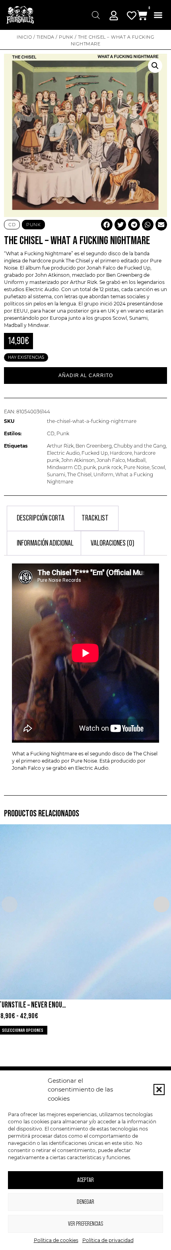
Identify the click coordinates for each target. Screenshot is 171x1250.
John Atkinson (78, 460)
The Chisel (78, 261)
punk (90, 467)
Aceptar (85, 1180)
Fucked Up (95, 453)
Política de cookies (56, 1240)
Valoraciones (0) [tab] (112, 543)
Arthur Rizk (60, 446)
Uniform (103, 474)
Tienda (45, 37)
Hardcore (121, 453)
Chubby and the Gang (140, 446)
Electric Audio (63, 453)
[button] (159, 1090)
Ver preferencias (85, 1224)
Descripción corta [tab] (40, 518)
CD (50, 433)
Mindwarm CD (64, 467)
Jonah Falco (111, 460)
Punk (66, 37)
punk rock (110, 467)
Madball (13, 325)
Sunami (56, 474)
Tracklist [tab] (95, 518)
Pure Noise (137, 467)
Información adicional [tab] (45, 543)
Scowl (158, 467)
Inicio (24, 37)
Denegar (85, 1202)
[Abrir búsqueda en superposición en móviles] (96, 15)
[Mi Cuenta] (114, 15)
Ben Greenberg (94, 446)
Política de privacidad (108, 1240)
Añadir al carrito (85, 375)
